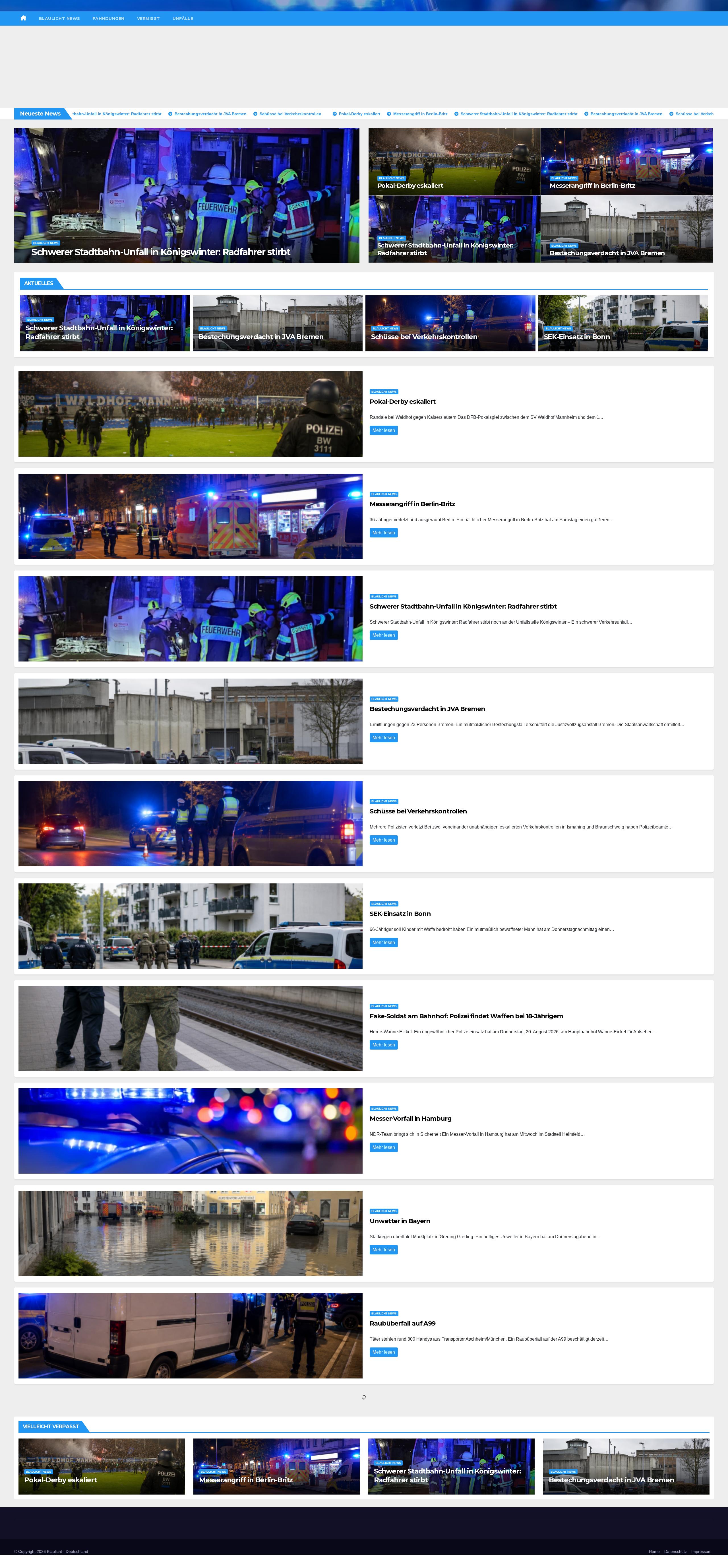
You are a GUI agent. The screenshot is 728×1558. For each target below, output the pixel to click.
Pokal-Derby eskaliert (83, 251)
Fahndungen (109, 18)
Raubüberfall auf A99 (402, 1323)
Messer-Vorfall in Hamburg (419, 337)
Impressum (701, 1551)
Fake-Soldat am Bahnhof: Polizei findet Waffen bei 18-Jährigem (466, 1016)
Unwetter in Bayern (579, 337)
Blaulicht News (59, 18)
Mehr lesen (384, 430)
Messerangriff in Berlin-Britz (592, 185)
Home (654, 1551)
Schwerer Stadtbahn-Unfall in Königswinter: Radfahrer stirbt (445, 249)
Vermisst (148, 18)
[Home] (23, 18)
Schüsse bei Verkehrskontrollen (418, 811)
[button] (352, 194)
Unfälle (183, 18)
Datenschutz (675, 1551)
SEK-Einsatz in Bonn (61, 337)
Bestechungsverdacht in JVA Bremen (607, 253)
